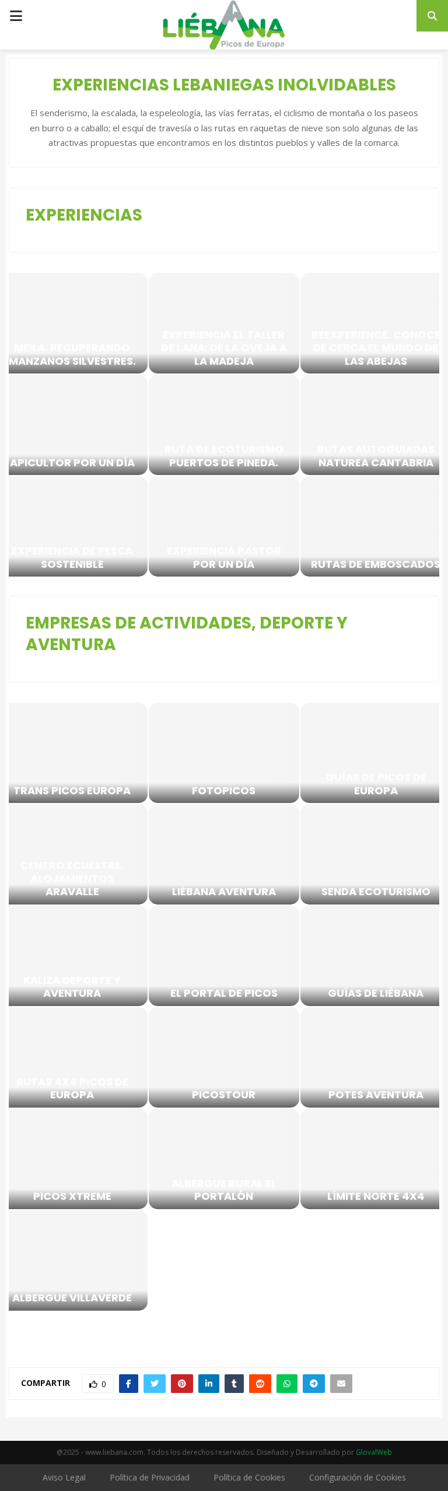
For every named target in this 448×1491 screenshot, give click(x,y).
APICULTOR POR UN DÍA (72, 463)
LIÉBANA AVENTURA (224, 892)
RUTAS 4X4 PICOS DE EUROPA (72, 1089)
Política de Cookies (249, 1477)
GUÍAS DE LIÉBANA (376, 993)
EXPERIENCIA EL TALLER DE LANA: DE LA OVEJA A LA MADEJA (224, 348)
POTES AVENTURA (376, 1095)
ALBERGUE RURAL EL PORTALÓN (224, 1190)
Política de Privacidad (150, 1477)
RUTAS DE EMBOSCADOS (375, 564)
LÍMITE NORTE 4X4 (376, 1196)
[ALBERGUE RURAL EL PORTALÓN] (224, 1159)
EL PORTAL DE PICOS (224, 993)
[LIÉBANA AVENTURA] (224, 854)
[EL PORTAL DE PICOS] (224, 956)
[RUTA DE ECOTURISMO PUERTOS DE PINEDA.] (224, 425)
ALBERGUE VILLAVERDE (72, 1298)
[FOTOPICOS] (224, 753)
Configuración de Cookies (357, 1477)
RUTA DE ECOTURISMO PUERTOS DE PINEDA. (224, 456)
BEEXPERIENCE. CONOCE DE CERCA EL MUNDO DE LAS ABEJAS (376, 348)
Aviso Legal (64, 1477)
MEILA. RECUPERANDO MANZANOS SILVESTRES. (72, 354)
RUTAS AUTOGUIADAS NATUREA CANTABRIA (376, 456)
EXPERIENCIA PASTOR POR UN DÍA (224, 557)
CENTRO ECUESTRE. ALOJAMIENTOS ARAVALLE (72, 879)
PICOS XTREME (72, 1196)
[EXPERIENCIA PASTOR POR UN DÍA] (224, 526)
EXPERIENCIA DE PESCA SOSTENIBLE (72, 557)
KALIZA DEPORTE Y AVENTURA (72, 987)
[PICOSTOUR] (224, 1057)
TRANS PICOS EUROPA (72, 791)
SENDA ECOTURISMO (375, 892)
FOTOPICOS (224, 791)
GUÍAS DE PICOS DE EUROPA (376, 784)
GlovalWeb (374, 1452)
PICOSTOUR (224, 1095)
